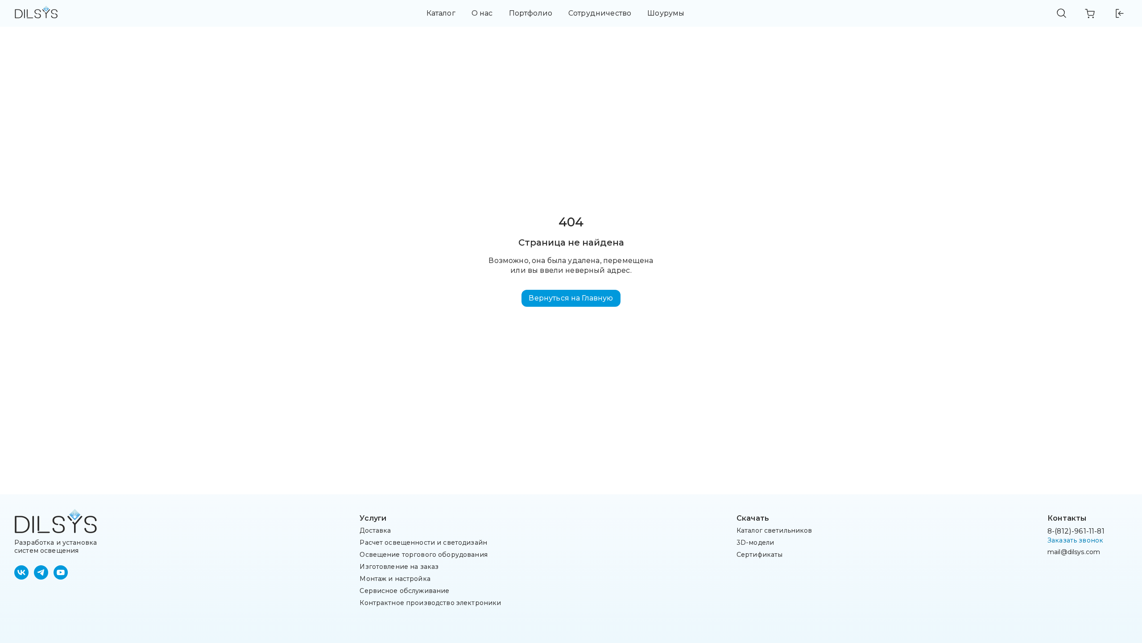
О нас (482, 13)
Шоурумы (665, 13)
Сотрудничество (599, 13)
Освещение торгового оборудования (423, 555)
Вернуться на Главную (571, 298)
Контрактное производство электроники (430, 603)
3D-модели (755, 543)
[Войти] (1119, 13)
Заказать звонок (1075, 540)
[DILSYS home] (36, 13)
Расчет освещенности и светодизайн (423, 543)
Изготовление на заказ (399, 567)
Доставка (375, 530)
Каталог (440, 13)
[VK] (21, 572)
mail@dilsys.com (1073, 552)
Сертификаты (760, 555)
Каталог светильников (774, 530)
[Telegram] (41, 572)
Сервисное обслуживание (404, 591)
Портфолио (530, 13)
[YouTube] (61, 572)
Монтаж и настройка (395, 579)
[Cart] (1090, 13)
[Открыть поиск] (1062, 13)
